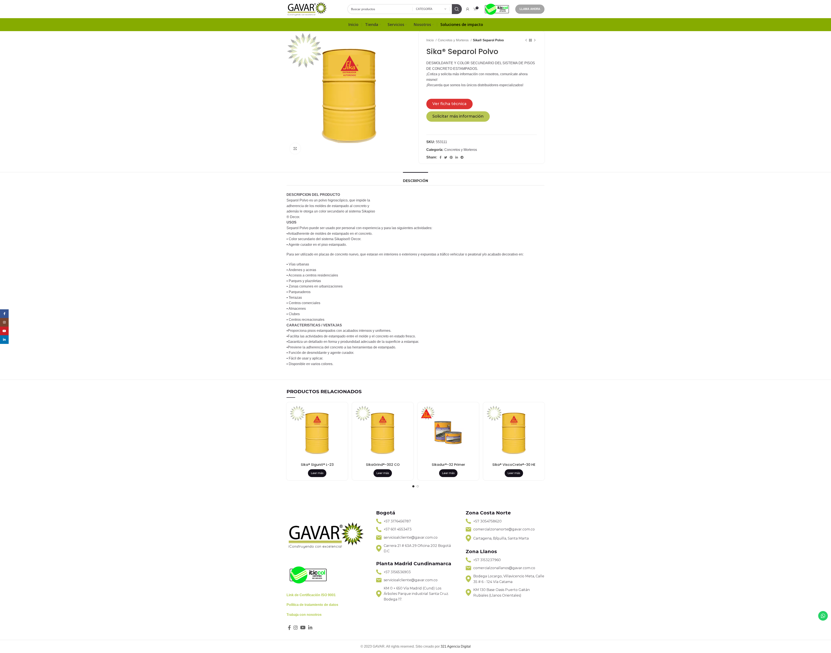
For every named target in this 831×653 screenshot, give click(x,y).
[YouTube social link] (303, 627)
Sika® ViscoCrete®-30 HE (513, 464)
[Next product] (535, 40)
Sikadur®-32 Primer (448, 464)
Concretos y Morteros (454, 40)
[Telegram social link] (462, 157)
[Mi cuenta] (467, 9)
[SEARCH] (457, 9)
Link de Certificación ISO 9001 (311, 595)
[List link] (415, 521)
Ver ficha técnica (449, 103)
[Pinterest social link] (451, 157)
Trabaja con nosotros (304, 614)
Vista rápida (341, 412)
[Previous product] (526, 40)
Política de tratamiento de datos (312, 605)
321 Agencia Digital (456, 646)
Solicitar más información (458, 116)
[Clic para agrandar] (295, 148)
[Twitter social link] (445, 157)
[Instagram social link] (295, 627)
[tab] (415, 178)
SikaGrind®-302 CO (383, 464)
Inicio (430, 40)
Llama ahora (530, 9)
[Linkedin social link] (456, 157)
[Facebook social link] (440, 157)
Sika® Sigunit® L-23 (317, 464)
